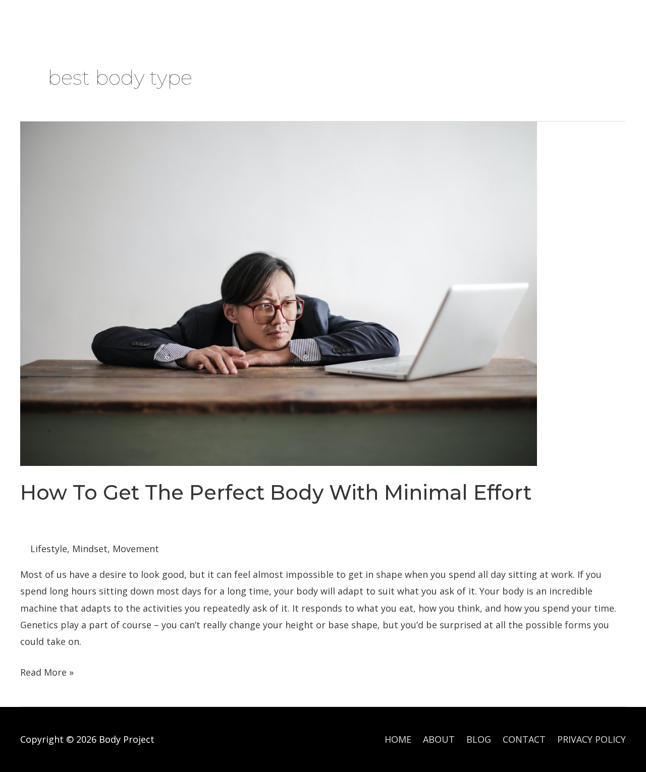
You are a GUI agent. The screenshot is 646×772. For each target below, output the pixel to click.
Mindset (89, 549)
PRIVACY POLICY (591, 739)
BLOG (202, 18)
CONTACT (330, 18)
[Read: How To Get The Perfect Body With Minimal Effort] (278, 292)
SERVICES (141, 18)
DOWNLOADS (262, 18)
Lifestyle (48, 549)
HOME (40, 18)
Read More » (47, 673)
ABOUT (87, 18)
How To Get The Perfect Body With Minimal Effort (275, 492)
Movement (136, 549)
